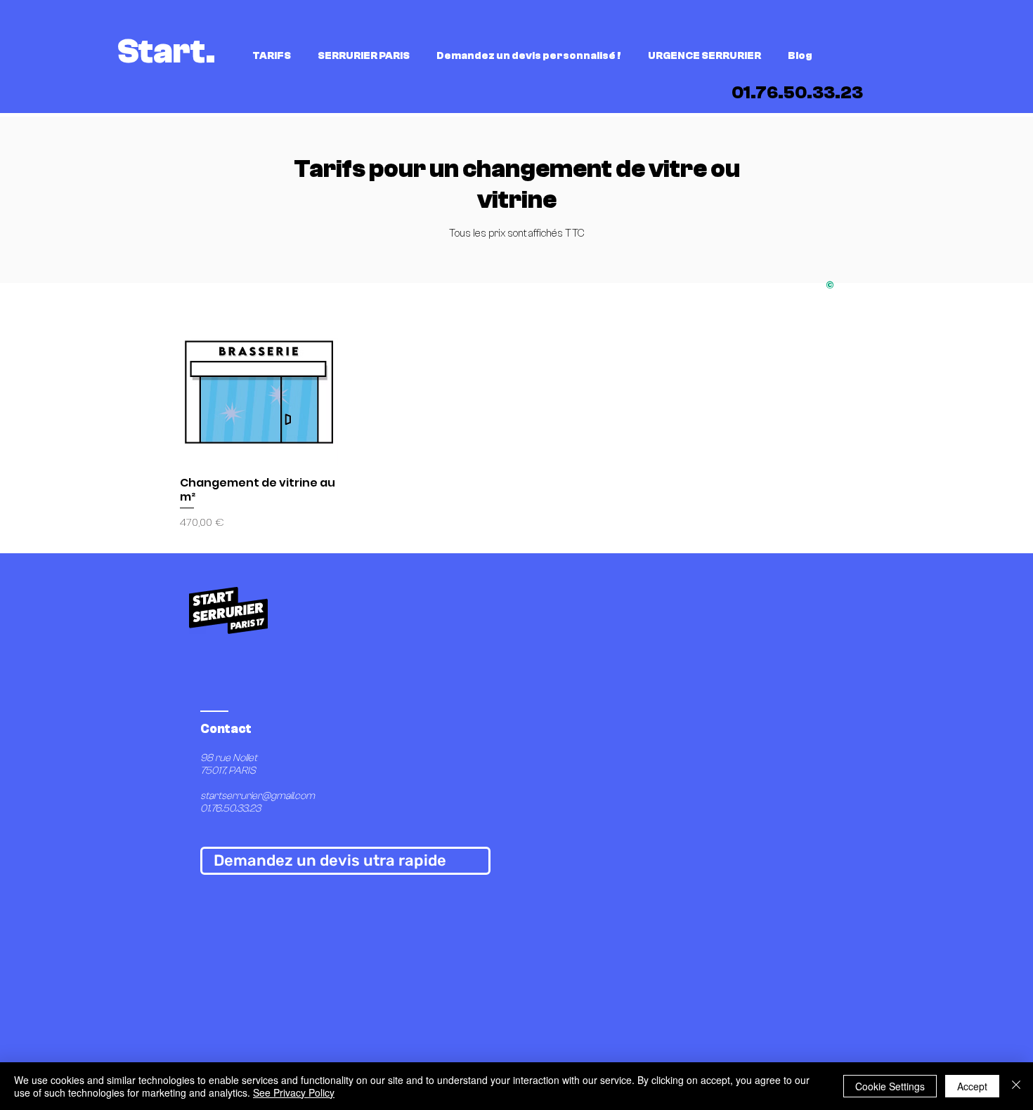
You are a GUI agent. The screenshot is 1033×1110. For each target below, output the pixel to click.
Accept (972, 1086)
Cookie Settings (890, 1086)
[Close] (1016, 1086)
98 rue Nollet (229, 758)
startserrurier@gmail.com (257, 796)
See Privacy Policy (293, 1092)
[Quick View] (259, 386)
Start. (166, 51)
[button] (274, 56)
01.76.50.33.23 (230, 808)
